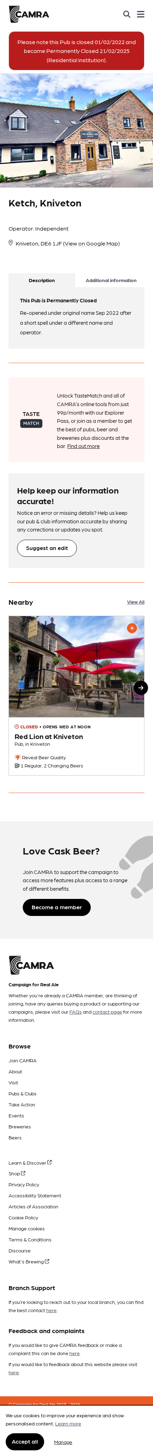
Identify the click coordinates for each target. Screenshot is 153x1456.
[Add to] (132, 628)
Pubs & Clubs (23, 1093)
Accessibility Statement (35, 1195)
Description (42, 280)
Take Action (22, 1104)
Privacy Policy (24, 1184)
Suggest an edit (47, 547)
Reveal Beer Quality (43, 757)
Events (16, 1115)
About (15, 1071)
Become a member (57, 907)
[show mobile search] (126, 14)
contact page (107, 1011)
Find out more (83, 446)
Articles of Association (33, 1206)
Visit (13, 1082)
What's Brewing (27, 1261)
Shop (15, 1173)
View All (135, 601)
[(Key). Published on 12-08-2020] (76, 696)
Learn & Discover (28, 1162)
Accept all (25, 1441)
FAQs (75, 1011)
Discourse (20, 1250)
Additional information (111, 280)
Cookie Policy (23, 1217)
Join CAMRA (23, 1060)
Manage (63, 1442)
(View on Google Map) (91, 243)
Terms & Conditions (30, 1239)
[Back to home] (29, 14)
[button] (141, 688)
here (51, 1310)
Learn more (68, 1423)
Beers (15, 1137)
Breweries (20, 1126)
